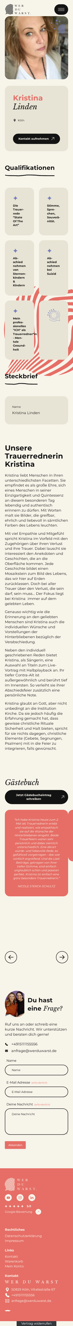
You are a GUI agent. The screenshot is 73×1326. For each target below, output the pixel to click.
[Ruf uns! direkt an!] (65, 674)
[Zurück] (11, 957)
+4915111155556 (23, 1295)
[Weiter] (62, 957)
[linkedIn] (32, 1197)
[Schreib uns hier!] (65, 663)
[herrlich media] (8, 1310)
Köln (21, 120)
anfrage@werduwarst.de (31, 1301)
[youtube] (8, 1197)
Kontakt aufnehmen (33, 139)
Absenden (15, 1145)
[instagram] (20, 1197)
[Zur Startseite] (18, 9)
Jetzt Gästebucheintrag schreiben (33, 797)
